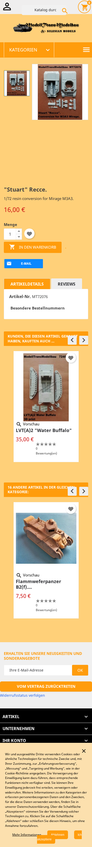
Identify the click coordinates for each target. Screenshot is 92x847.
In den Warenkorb (32, 247)
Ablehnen (57, 835)
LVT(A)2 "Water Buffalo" (44, 430)
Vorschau (27, 423)
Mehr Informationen (26, 834)
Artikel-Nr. (20, 296)
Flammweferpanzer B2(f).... (38, 584)
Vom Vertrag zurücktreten (46, 686)
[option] (46, 406)
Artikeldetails (27, 284)
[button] (72, 340)
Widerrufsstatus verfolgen (22, 695)
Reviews (66, 284)
